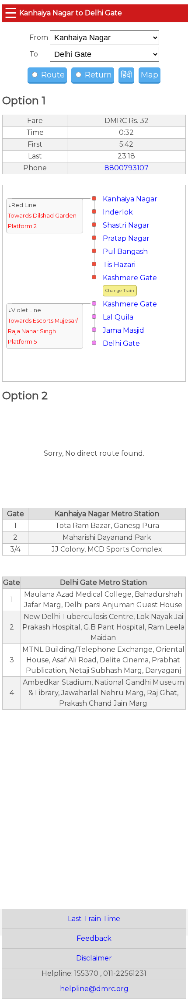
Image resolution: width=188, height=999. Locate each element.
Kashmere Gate (130, 278)
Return (97, 75)
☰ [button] (10, 12)
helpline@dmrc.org (94, 989)
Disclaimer (94, 958)
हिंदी (126, 75)
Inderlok (118, 212)
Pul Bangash (125, 251)
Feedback (94, 938)
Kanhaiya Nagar (130, 199)
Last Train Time (94, 919)
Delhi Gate (121, 343)
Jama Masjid (123, 330)
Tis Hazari (119, 264)
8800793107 (126, 168)
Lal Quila (118, 317)
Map (149, 75)
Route (52, 75)
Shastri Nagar (126, 225)
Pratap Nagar (126, 238)
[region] (94, 804)
